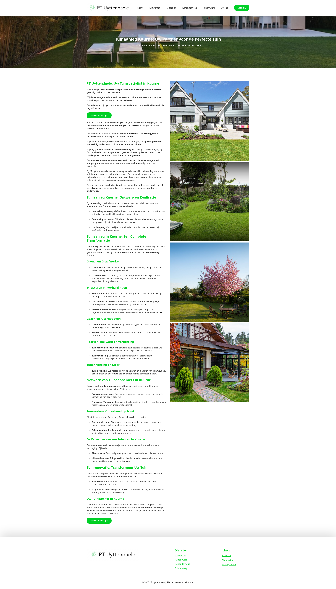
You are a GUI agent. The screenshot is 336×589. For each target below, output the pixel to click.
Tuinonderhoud (189, 7)
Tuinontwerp (209, 7)
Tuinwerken (154, 7)
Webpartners (228, 560)
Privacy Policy (229, 564)
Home (140, 7)
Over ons (225, 7)
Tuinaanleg (171, 7)
